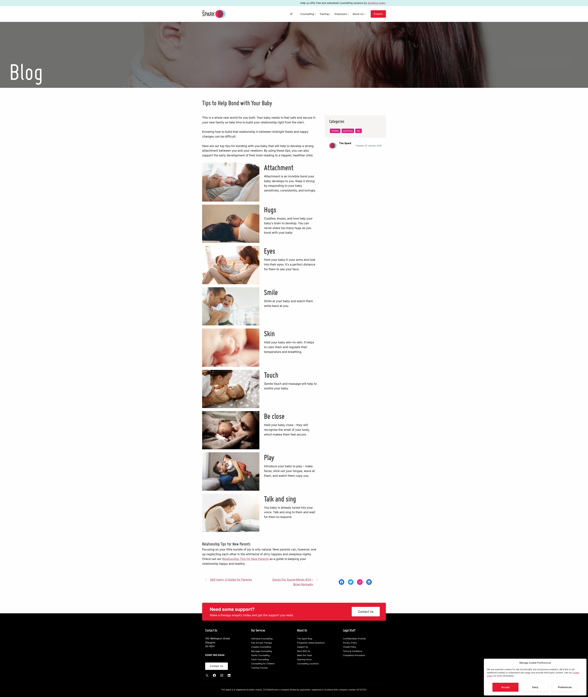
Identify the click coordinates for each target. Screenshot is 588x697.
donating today (376, 2)
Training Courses (259, 667)
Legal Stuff (349, 630)
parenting (347, 131)
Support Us (302, 647)
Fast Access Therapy (261, 643)
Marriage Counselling (261, 651)
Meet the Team (304, 655)
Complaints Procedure (354, 655)
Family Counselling (260, 655)
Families (335, 131)
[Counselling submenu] (315, 14)
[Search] (291, 14)
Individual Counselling (261, 638)
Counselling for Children (263, 663)
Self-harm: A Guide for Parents (231, 579)
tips (358, 131)
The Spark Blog (304, 638)
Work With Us (303, 651)
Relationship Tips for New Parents (245, 559)
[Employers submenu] (348, 14)
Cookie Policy (349, 647)
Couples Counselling (261, 647)
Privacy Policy (350, 643)
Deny (535, 687)
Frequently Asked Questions (311, 643)
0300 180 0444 (214, 655)
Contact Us (365, 611)
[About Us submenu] (365, 14)
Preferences (565, 687)
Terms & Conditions (352, 651)
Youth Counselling (260, 659)
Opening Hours (304, 659)
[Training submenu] (330, 14)
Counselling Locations (308, 663)
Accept (505, 687)
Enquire (378, 13)
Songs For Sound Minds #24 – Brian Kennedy (292, 582)
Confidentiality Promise (354, 638)
